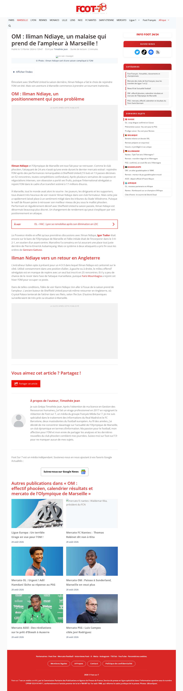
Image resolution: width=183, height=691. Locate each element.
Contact (94, 663)
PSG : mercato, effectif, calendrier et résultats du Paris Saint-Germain (146, 102)
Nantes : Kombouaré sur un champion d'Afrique (144, 190)
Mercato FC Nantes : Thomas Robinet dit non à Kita (85, 535)
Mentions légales (59, 663)
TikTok (114, 656)
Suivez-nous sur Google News (61, 471)
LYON (33, 20)
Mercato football (65, 656)
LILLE (64, 20)
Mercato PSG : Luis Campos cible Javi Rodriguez (83, 630)
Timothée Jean (70, 401)
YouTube (122, 656)
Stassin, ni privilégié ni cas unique (138, 147)
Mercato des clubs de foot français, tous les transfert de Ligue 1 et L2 (144, 82)
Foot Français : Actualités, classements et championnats (143, 74)
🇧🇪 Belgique (131, 135)
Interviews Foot (82, 656)
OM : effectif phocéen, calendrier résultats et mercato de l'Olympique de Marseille (145, 94)
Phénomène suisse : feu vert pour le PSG (141, 127)
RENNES (43, 20)
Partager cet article (28, 383)
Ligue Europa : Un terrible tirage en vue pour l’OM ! (28, 535)
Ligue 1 (132, 20)
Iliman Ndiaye (19, 165)
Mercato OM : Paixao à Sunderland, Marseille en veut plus (88, 582)
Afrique (162, 20)
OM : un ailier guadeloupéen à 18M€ (139, 170)
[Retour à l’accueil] (91, 8)
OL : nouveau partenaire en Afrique (139, 186)
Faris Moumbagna (92, 276)
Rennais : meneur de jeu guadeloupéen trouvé (143, 174)
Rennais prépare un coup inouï (137, 143)
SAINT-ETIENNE (106, 20)
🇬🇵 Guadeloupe (133, 167)
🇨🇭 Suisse (129, 119)
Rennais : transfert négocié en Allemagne (141, 159)
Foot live (52, 656)
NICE (80, 20)
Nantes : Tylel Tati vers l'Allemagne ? (139, 154)
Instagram (104, 656)
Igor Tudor (103, 235)
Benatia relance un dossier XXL (137, 138)
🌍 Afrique (130, 183)
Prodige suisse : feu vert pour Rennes (139, 131)
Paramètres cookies (137, 656)
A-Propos (78, 663)
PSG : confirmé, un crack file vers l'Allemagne (143, 163)
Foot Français (149, 20)
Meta (95, 656)
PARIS (11, 20)
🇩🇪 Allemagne (132, 151)
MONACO (54, 20)
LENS (72, 20)
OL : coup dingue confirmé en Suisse (139, 123)
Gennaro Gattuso (32, 249)
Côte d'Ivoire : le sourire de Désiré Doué (141, 195)
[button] (9, 26)
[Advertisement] (64, 134)
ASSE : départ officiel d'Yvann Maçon (139, 179)
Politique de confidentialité (119, 663)
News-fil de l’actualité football (139, 88)
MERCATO (121, 20)
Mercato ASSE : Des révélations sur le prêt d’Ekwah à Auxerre (31, 630)
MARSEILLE (22, 20)
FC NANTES (90, 20)
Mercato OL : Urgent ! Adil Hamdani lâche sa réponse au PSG (33, 582)
